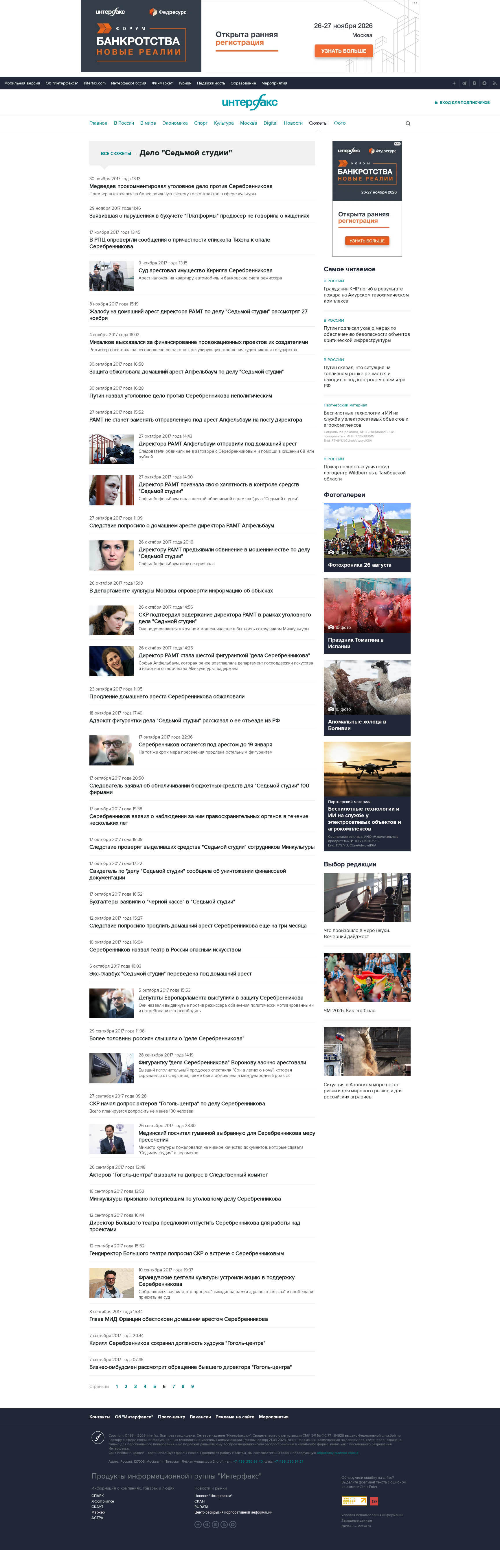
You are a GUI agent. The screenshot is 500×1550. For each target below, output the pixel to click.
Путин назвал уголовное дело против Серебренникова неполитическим (180, 396)
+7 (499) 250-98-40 (248, 1461)
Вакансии (200, 1417)
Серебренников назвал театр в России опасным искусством (165, 950)
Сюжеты (318, 123)
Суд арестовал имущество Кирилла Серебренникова (206, 270)
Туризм (185, 83)
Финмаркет (162, 83)
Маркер (98, 1512)
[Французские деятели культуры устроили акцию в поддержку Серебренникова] (111, 1283)
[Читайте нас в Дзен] (198, 1524)
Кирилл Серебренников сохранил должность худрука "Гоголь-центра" (177, 1343)
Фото (340, 123)
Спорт (201, 123)
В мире (148, 123)
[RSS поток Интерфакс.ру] (224, 1524)
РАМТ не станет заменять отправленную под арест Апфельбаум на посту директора (195, 420)
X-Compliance (102, 1501)
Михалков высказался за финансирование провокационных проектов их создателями (198, 342)
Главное (98, 123)
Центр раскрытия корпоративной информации (233, 1512)
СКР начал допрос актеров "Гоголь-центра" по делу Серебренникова (177, 1103)
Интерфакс (250, 102)
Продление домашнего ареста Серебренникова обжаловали (167, 696)
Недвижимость (211, 83)
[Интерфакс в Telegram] (207, 1524)
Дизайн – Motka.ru (356, 1526)
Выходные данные (356, 1520)
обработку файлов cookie (338, 1453)
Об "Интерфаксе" (62, 83)
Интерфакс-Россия (128, 83)
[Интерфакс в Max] (233, 1524)
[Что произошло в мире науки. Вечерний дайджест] (367, 922)
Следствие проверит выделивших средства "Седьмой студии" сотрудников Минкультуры (202, 847)
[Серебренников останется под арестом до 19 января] (111, 751)
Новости (293, 123)
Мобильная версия (22, 83)
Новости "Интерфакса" (213, 1496)
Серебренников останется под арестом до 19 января (205, 744)
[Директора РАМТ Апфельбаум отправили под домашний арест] (111, 450)
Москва (248, 123)
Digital (270, 123)
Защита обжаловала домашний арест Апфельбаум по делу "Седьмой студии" (186, 372)
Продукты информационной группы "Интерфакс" (176, 1476)
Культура (224, 123)
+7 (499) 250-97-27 (288, 1461)
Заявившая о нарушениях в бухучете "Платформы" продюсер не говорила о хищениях (199, 216)
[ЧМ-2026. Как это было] (367, 1002)
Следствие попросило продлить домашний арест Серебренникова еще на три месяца (198, 926)
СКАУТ (97, 1507)
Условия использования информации (372, 1515)
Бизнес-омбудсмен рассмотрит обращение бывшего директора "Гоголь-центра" (190, 1367)
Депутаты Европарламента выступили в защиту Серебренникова (221, 998)
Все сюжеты (116, 154)
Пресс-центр (171, 1417)
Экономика (175, 123)
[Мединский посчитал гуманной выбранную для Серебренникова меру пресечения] (111, 1139)
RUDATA (201, 1507)
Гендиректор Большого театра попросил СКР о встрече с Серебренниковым (186, 1253)
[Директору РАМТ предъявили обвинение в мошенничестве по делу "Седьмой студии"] (111, 556)
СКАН (199, 1501)
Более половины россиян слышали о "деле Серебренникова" (167, 1038)
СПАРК (97, 1496)
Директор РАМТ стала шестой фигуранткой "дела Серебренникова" (224, 655)
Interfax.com (95, 83)
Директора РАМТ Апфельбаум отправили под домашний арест (218, 444)
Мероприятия (274, 83)
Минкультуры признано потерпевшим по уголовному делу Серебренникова (185, 1199)
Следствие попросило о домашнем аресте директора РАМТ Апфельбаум (181, 525)
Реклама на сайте (235, 1417)
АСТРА (97, 1518)
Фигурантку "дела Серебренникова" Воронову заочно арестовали (222, 1062)
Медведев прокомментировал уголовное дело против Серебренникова (181, 186)
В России (124, 123)
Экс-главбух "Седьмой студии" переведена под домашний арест (170, 974)
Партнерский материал (345, 405)
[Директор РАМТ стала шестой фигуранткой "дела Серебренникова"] (111, 662)
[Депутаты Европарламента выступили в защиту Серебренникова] (111, 1004)
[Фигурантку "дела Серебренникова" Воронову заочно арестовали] (111, 1069)
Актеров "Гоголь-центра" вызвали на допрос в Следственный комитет (178, 1175)
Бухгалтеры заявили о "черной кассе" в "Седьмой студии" (162, 902)
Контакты (99, 1417)
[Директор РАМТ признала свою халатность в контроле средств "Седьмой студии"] (111, 491)
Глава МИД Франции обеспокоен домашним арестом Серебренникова (178, 1319)
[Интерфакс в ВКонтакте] (215, 1524)
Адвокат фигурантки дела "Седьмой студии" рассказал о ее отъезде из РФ (184, 720)
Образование (243, 83)
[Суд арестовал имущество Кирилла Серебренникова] (111, 276)
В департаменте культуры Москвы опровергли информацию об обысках (181, 591)
